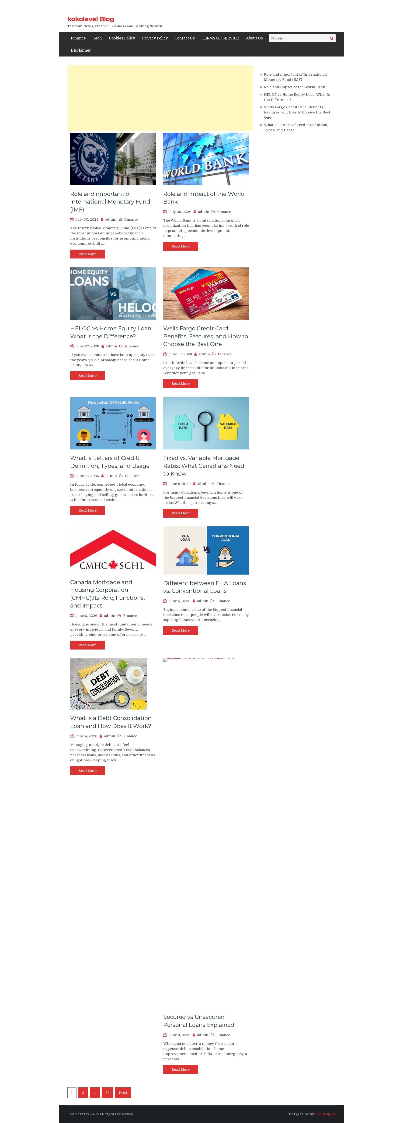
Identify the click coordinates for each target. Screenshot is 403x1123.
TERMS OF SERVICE (220, 38)
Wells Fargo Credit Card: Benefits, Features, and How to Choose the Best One (205, 336)
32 (107, 1093)
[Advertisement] (160, 98)
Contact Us (185, 38)
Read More (88, 254)
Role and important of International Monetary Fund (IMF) (110, 202)
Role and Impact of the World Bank (294, 87)
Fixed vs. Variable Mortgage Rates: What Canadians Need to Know (203, 466)
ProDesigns (325, 1114)
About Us (254, 38)
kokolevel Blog (90, 19)
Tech (97, 38)
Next (123, 1093)
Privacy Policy (155, 38)
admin (110, 219)
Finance (78, 38)
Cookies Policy (122, 38)
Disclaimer (81, 50)
